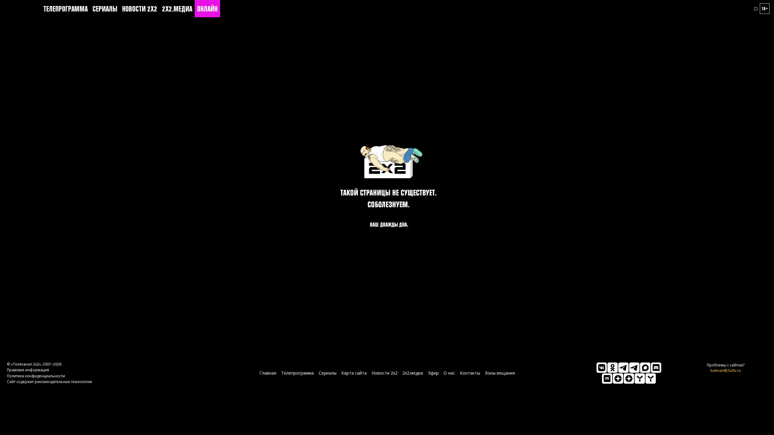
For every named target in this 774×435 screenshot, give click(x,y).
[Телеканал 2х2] (623, 367)
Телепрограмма (65, 8)
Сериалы (105, 8)
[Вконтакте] (602, 367)
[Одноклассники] (612, 367)
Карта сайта (354, 373)
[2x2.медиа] (634, 367)
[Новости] (651, 378)
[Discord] (656, 367)
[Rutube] (607, 378)
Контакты (470, 373)
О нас (449, 373)
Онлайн (207, 8)
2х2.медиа (177, 8)
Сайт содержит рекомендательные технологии (49, 381)
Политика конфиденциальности (36, 376)
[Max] (645, 367)
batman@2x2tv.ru (726, 370)
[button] (755, 8)
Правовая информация (28, 369)
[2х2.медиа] (629, 378)
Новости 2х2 (139, 8)
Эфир (433, 373)
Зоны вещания (500, 373)
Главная (267, 373)
